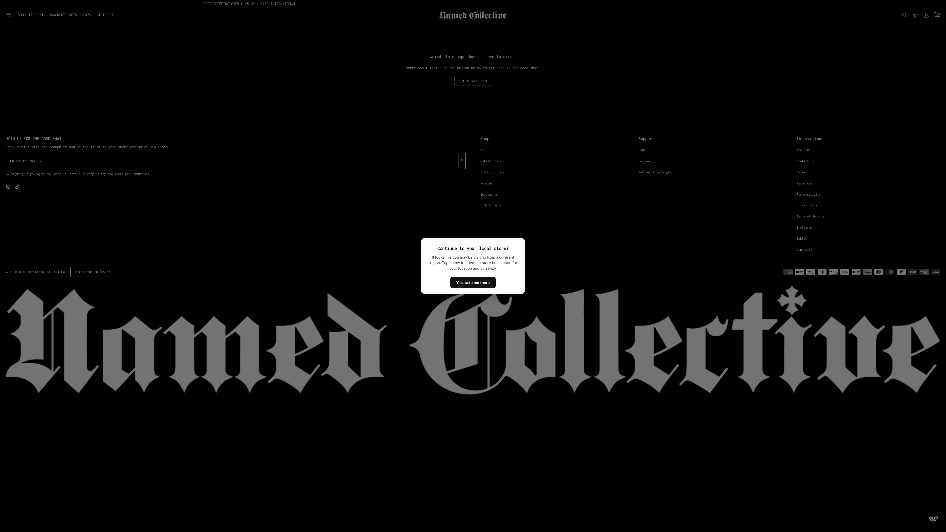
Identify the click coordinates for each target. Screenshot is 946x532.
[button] (933, 519)
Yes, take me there (473, 282)
